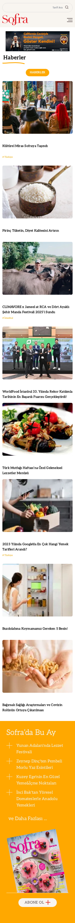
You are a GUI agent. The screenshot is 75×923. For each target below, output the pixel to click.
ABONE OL (34, 902)
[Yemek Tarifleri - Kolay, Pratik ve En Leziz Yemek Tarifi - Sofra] (15, 19)
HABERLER (37, 72)
